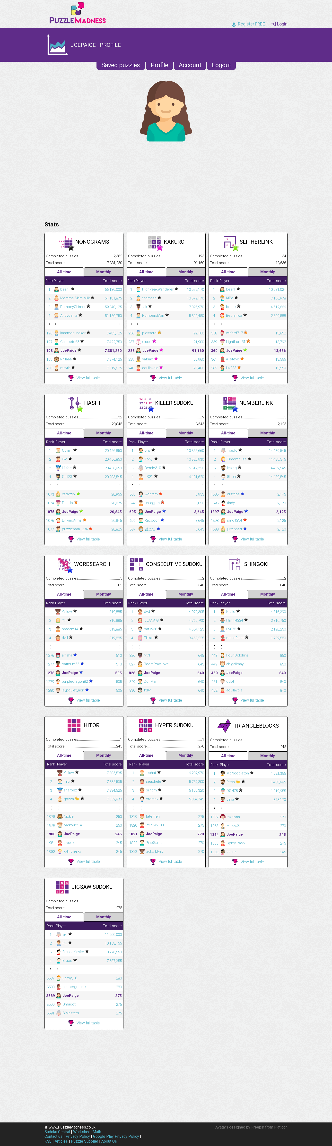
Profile (159, 65)
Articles (61, 1141)
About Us (109, 1141)
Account (190, 65)
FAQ (48, 1141)
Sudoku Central (57, 1131)
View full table (88, 378)
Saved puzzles (120, 65)
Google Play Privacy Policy (116, 1136)
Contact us (53, 1136)
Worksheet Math (87, 1131)
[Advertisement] (166, 180)
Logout (221, 65)
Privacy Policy (78, 1136)
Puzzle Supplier (84, 1141)
